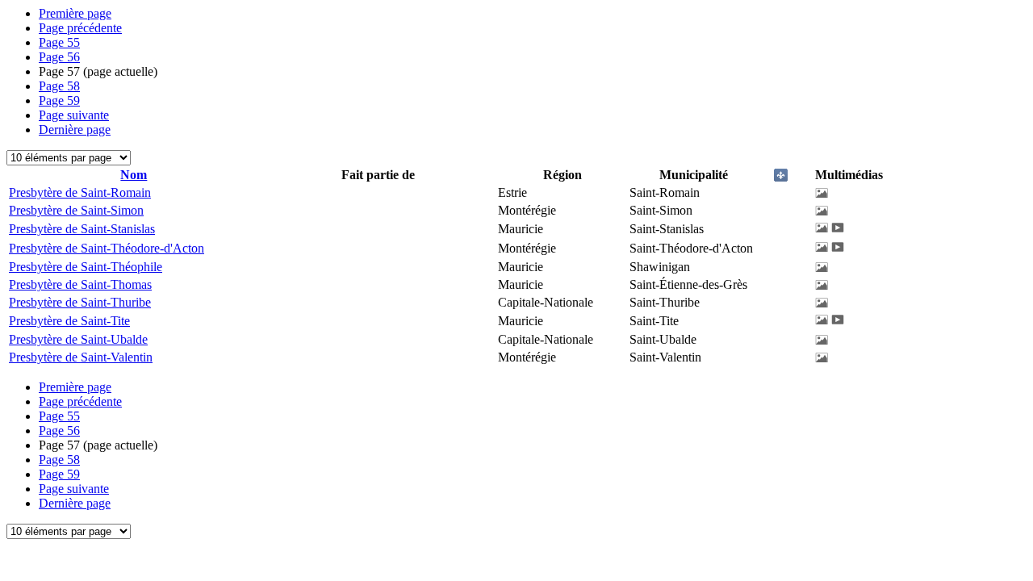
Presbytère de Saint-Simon (76, 210)
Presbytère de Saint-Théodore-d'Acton (106, 248)
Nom (133, 175)
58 (59, 86)
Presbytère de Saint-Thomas (80, 284)
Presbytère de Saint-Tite (69, 321)
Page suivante (74, 115)
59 (59, 100)
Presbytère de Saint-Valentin (81, 357)
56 (59, 57)
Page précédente (80, 28)
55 (59, 42)
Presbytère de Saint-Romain (80, 192)
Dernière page (75, 129)
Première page (75, 13)
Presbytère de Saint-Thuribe (80, 302)
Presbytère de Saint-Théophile (85, 267)
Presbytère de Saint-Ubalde (78, 339)
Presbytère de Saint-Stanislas (82, 229)
